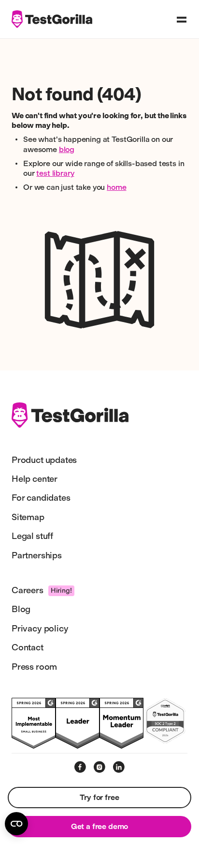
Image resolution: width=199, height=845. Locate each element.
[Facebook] (80, 767)
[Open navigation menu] (181, 19)
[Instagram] (99, 767)
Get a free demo (99, 826)
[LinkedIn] (119, 767)
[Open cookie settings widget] (16, 823)
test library (55, 173)
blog (66, 149)
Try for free (99, 797)
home (116, 187)
